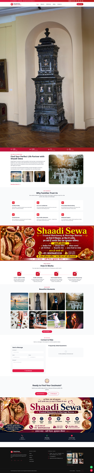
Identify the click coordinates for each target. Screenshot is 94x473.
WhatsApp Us (54, 315)
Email (13, 276)
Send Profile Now (40, 315)
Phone (30, 276)
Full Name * (14, 271)
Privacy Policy (78, 470)
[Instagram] (78, 1)
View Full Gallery (46, 253)
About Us (42, 4)
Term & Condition (72, 470)
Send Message (29, 292)
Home (37, 4)
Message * (14, 281)
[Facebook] (76, 1)
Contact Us (59, 4)
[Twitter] (82, 1)
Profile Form (48, 4)
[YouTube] (80, 1)
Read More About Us (15, 106)
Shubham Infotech (34, 470)
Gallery (54, 4)
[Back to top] (82, 471)
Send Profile (80, 4)
